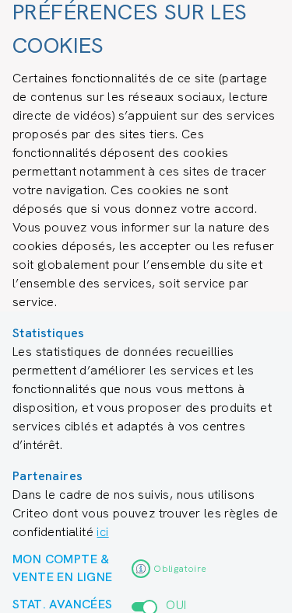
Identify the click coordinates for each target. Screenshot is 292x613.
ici (102, 532)
